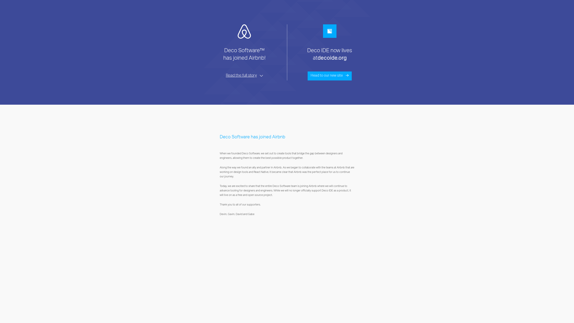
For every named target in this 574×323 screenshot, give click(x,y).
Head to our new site (327, 76)
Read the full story (241, 76)
